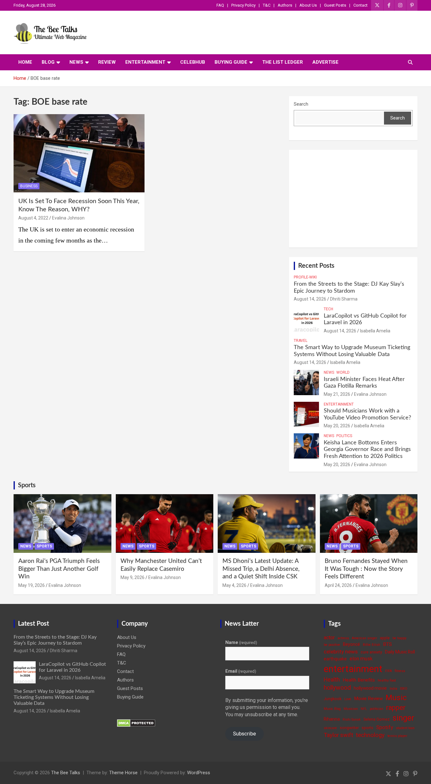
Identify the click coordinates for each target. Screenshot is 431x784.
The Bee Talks (65, 772)
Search (301, 104)
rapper (395, 707)
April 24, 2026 (338, 585)
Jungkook (332, 698)
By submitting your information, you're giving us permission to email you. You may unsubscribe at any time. (266, 707)
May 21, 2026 (337, 394)
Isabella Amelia (375, 330)
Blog (48, 62)
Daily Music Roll (400, 651)
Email (240, 671)
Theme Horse (123, 772)
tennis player (397, 736)
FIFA (388, 671)
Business (29, 186)
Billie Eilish (371, 645)
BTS (387, 644)
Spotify (384, 727)
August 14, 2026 (310, 298)
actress (343, 638)
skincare (330, 728)
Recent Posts (316, 266)
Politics (344, 436)
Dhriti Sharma (343, 298)
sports (367, 727)
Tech (328, 309)
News (76, 62)
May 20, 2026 (337, 425)
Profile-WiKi (305, 277)
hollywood (337, 687)
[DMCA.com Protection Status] (136, 722)
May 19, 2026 (31, 585)
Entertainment (145, 62)
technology (370, 735)
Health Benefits (359, 680)
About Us (308, 5)
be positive (332, 645)
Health (332, 679)
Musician (351, 709)
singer (403, 718)
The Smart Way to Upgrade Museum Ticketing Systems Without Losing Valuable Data (54, 697)
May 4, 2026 (234, 585)
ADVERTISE (325, 62)
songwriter (349, 727)
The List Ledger (282, 62)
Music (396, 697)
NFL (364, 709)
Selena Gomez (376, 719)
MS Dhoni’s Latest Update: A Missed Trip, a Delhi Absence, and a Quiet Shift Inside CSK (260, 569)
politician (376, 709)
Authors (285, 5)
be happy (399, 638)
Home (25, 62)
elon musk (361, 659)
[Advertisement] (353, 199)
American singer (364, 638)
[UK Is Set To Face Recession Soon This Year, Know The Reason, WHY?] (79, 153)
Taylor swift (338, 735)
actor (329, 638)
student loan (405, 728)
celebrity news (341, 651)
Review (107, 62)
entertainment (353, 669)
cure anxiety (371, 652)
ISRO (403, 689)
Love (347, 699)
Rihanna (332, 719)
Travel (300, 340)
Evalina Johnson (68, 217)
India (393, 689)
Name (241, 642)
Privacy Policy (243, 5)
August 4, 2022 (33, 217)
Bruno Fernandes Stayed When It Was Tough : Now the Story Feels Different (366, 569)
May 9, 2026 (133, 577)
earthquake (335, 658)
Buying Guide (231, 62)
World (343, 372)
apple (385, 637)
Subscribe (244, 733)
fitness (400, 671)
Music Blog (332, 709)
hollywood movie (370, 688)
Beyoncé (351, 644)
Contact (360, 5)
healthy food (387, 680)
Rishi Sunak (352, 719)
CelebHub (192, 62)
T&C (266, 5)
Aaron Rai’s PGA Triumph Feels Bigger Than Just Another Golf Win (59, 569)
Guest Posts (335, 5)
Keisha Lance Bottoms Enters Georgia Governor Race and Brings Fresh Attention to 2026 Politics (367, 449)
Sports (27, 485)
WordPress (198, 772)
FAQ (220, 5)
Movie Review (368, 698)
